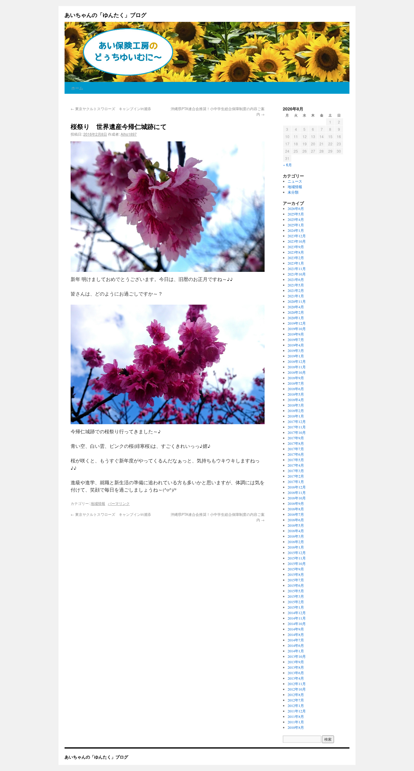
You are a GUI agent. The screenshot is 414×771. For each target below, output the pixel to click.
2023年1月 (296, 263)
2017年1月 (296, 481)
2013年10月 (297, 656)
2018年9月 (296, 377)
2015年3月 (296, 596)
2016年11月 (297, 492)
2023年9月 (296, 246)
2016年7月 (296, 514)
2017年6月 (296, 454)
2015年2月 (296, 601)
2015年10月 (297, 563)
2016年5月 (296, 525)
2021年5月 (296, 284)
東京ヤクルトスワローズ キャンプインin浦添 (111, 108)
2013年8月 (296, 667)
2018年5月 (296, 394)
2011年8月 (296, 716)
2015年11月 (297, 558)
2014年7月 (296, 639)
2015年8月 (296, 574)
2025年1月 (296, 224)
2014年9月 (296, 629)
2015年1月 (296, 607)
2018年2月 (296, 410)
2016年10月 (297, 497)
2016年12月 (297, 487)
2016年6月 (296, 519)
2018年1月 (296, 416)
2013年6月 (296, 672)
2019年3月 (296, 350)
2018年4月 (296, 399)
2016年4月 (296, 530)
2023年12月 (297, 235)
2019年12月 (297, 323)
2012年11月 (297, 683)
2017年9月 (296, 437)
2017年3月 (296, 470)
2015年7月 (296, 579)
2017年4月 (296, 465)
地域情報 (98, 503)
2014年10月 (297, 623)
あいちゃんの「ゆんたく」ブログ (105, 15)
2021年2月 (296, 290)
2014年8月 (296, 634)
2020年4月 (296, 306)
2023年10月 (297, 241)
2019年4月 (296, 345)
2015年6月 (296, 585)
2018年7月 (296, 383)
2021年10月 (297, 274)
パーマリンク (119, 503)
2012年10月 (297, 689)
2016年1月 (296, 547)
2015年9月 (296, 568)
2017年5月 (296, 459)
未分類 (293, 192)
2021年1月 (296, 295)
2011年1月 (296, 721)
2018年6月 (296, 388)
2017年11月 (297, 426)
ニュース (295, 181)
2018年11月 (297, 366)
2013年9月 (296, 661)
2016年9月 (296, 503)
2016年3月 (296, 536)
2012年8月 (296, 694)
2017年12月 (297, 421)
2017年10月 (297, 432)
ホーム (77, 88)
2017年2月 (296, 476)
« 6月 (287, 164)
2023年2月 (296, 257)
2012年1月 (296, 705)
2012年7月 (296, 700)
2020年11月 (297, 301)
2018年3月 (296, 405)
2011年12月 (297, 710)
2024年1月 (296, 230)
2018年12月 (297, 361)
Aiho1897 (129, 134)
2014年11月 (297, 618)
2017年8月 (296, 443)
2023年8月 (296, 252)
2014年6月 (296, 645)
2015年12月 (297, 552)
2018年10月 (297, 372)
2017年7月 (296, 448)
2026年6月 (296, 208)
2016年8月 (296, 508)
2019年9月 (296, 334)
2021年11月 (297, 268)
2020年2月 (296, 312)
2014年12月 (297, 612)
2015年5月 (296, 590)
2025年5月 (296, 213)
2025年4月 (296, 219)
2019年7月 (296, 339)
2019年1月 (296, 355)
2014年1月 (296, 650)
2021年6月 (296, 279)
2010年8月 (296, 727)
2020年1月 (296, 317)
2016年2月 (296, 541)
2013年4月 (296, 678)
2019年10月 (297, 328)
